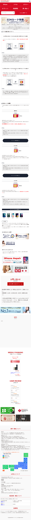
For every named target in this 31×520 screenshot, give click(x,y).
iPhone (5, 4)
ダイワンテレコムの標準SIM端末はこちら (15, 140)
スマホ (15, 4)
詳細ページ (2, 501)
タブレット (5, 8)
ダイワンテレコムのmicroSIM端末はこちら (15, 175)
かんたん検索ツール (23, 12)
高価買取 (15, 8)
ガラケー (25, 4)
